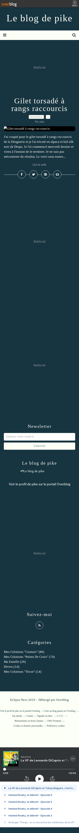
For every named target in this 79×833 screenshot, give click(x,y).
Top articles (17, 716)
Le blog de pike (39, 18)
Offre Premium (54, 721)
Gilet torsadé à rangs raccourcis (39, 105)
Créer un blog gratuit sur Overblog (59, 711)
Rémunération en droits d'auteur (29, 721)
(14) (11, 666)
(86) (24, 652)
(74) (29, 657)
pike (35, 484)
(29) (15, 662)
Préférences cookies (56, 725)
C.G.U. (60, 716)
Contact (29, 716)
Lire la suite (39, 164)
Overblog (62, 700)
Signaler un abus (45, 716)
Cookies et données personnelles (28, 725)
